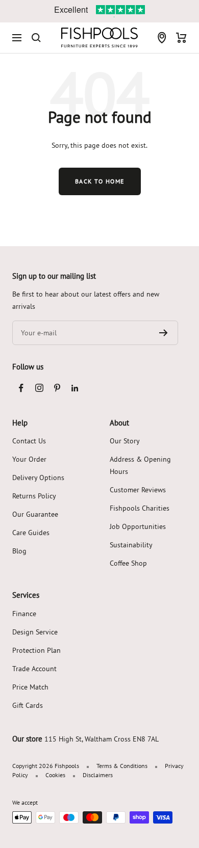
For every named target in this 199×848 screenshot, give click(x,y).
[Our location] (162, 37)
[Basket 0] (181, 38)
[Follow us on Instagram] (39, 388)
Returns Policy (34, 495)
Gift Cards (27, 705)
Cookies (55, 775)
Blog (19, 550)
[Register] (163, 332)
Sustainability (131, 544)
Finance (24, 613)
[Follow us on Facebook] (21, 388)
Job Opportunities (138, 526)
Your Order (29, 459)
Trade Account (34, 668)
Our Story (125, 440)
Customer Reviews (138, 489)
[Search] (36, 37)
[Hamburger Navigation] (16, 37)
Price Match (30, 687)
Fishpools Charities (139, 508)
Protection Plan (36, 650)
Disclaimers (98, 775)
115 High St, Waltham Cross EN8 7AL (101, 739)
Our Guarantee (35, 514)
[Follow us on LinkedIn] (75, 388)
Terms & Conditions (121, 766)
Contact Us (29, 440)
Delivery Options (38, 477)
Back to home (100, 181)
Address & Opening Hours (140, 465)
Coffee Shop (128, 563)
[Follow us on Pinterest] (57, 388)
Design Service (35, 632)
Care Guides (30, 532)
